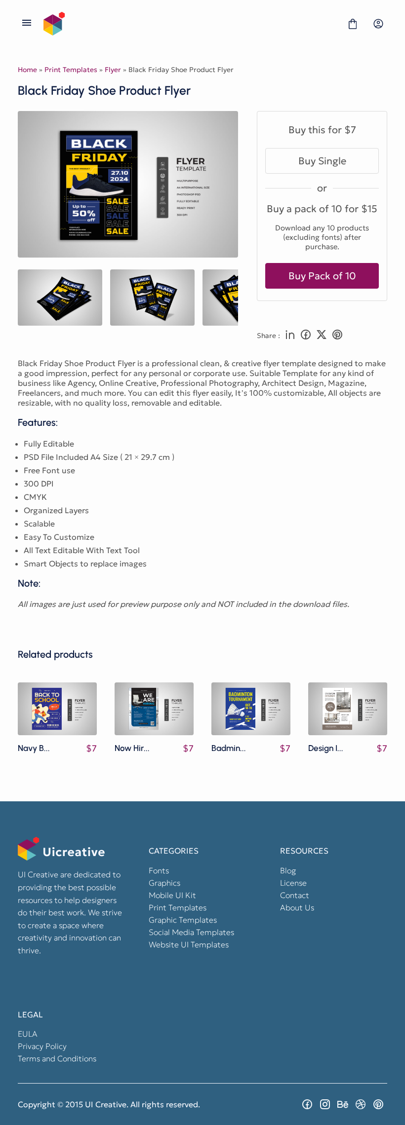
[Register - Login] (378, 24)
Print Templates (70, 69)
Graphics (164, 883)
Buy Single (322, 160)
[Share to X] (321, 335)
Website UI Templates (189, 944)
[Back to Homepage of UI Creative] (189, 24)
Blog (288, 870)
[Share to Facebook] (306, 335)
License (293, 883)
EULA (28, 1034)
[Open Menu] (27, 24)
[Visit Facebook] (307, 1104)
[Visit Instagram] (325, 1104)
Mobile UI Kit (172, 895)
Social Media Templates (191, 932)
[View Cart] (353, 24)
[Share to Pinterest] (337, 335)
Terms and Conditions (57, 1058)
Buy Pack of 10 (322, 275)
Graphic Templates (183, 920)
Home (27, 69)
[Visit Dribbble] (360, 1104)
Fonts (159, 870)
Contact (294, 895)
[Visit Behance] (343, 1104)
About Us (297, 907)
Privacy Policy (42, 1046)
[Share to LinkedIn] (290, 335)
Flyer (113, 69)
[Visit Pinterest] (378, 1104)
